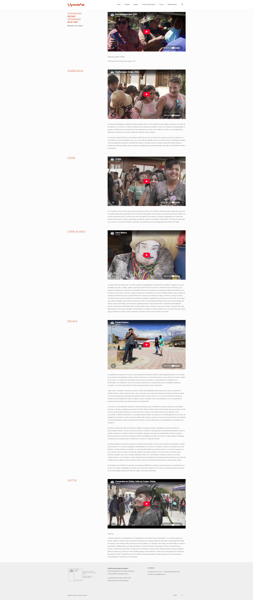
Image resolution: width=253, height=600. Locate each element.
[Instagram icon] (176, 595)
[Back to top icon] (182, 595)
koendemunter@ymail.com (157, 574)
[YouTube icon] (173, 595)
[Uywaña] (76, 4)
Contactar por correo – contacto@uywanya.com (164, 572)
